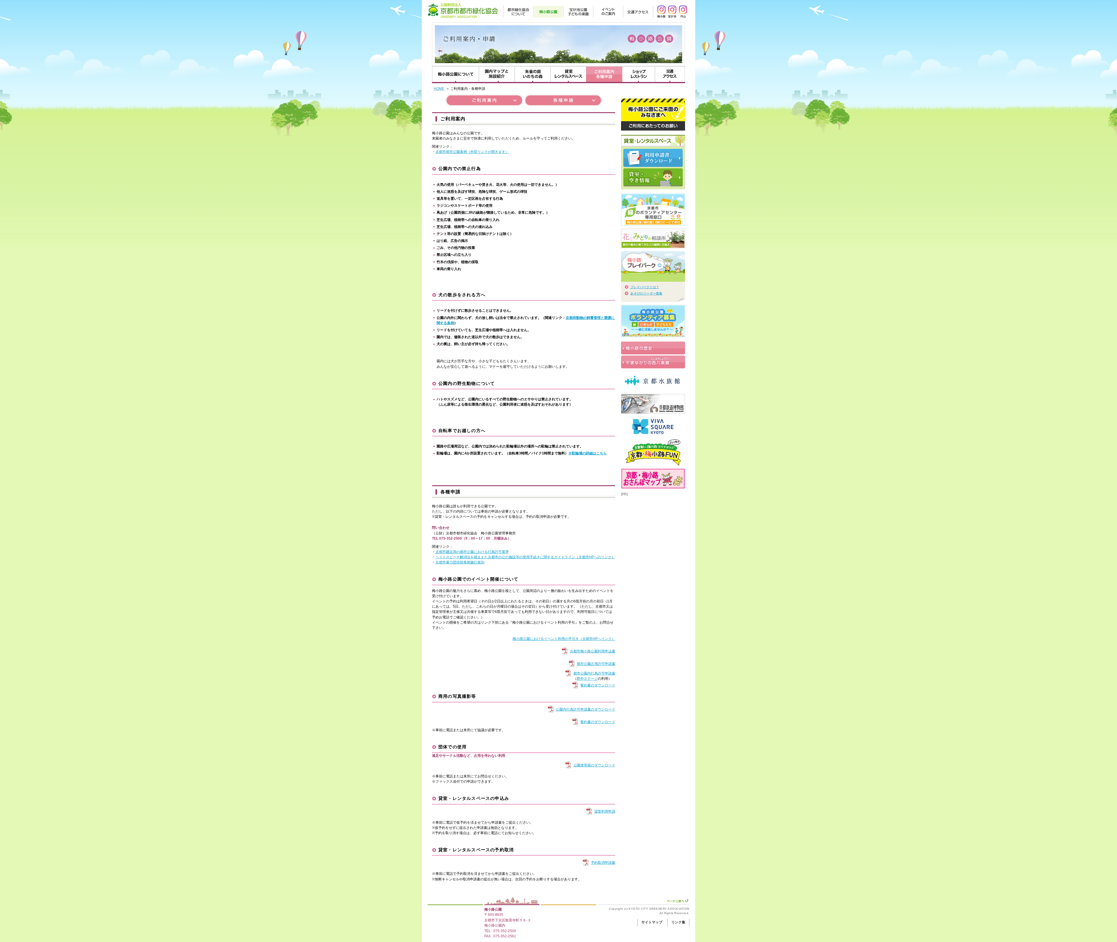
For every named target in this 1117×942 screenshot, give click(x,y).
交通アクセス (670, 74)
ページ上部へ (677, 900)
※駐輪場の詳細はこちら (587, 453)
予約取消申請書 (603, 863)
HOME (439, 89)
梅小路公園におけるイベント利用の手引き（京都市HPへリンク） (564, 639)
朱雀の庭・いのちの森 (533, 74)
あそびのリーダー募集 (646, 293)
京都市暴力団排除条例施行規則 (459, 562)
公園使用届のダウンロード (594, 765)
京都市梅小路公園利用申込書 (592, 651)
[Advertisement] (650, 526)
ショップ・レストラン (638, 74)
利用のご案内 (604, 74)
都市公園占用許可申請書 (596, 664)
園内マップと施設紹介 (497, 74)
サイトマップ (651, 922)
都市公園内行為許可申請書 (594, 673)
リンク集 (678, 922)
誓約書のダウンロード (597, 685)
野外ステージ (587, 679)
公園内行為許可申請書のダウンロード (585, 709)
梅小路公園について (455, 74)
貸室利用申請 (604, 811)
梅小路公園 (493, 909)
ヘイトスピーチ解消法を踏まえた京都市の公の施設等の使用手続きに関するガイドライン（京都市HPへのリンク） (525, 557)
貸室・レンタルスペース (568, 74)
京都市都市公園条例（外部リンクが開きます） (472, 152)
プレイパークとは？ (644, 287)
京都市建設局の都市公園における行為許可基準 (472, 552)
